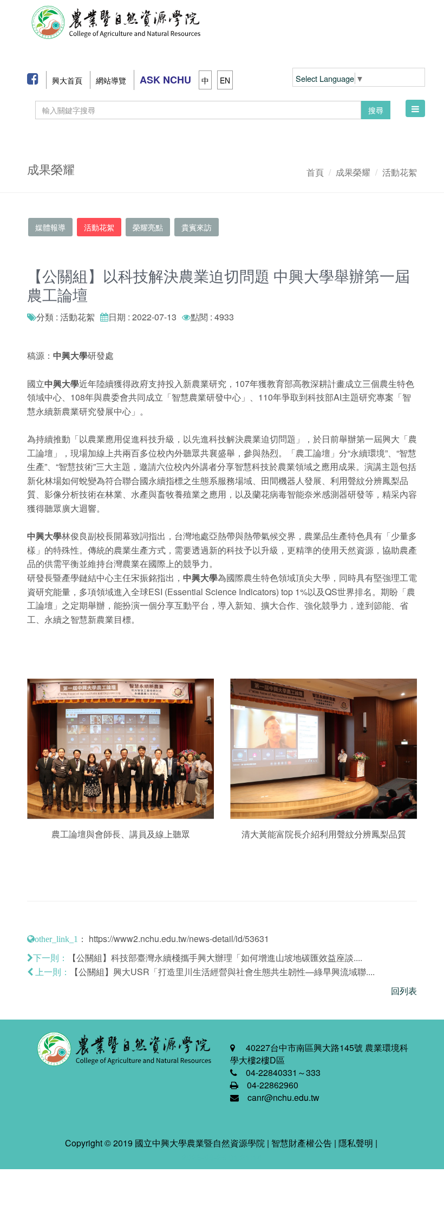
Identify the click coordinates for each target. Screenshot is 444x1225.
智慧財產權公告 (301, 1143)
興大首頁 (67, 80)
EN (225, 80)
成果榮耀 (353, 172)
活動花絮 (399, 172)
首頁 (315, 172)
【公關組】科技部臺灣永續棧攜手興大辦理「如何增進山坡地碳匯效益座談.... (215, 957)
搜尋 (375, 110)
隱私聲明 (355, 1143)
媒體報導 (50, 227)
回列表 (404, 990)
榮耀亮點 (148, 227)
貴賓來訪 (196, 227)
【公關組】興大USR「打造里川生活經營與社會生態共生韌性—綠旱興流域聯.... (222, 971)
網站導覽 (111, 80)
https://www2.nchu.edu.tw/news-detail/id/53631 (179, 938)
